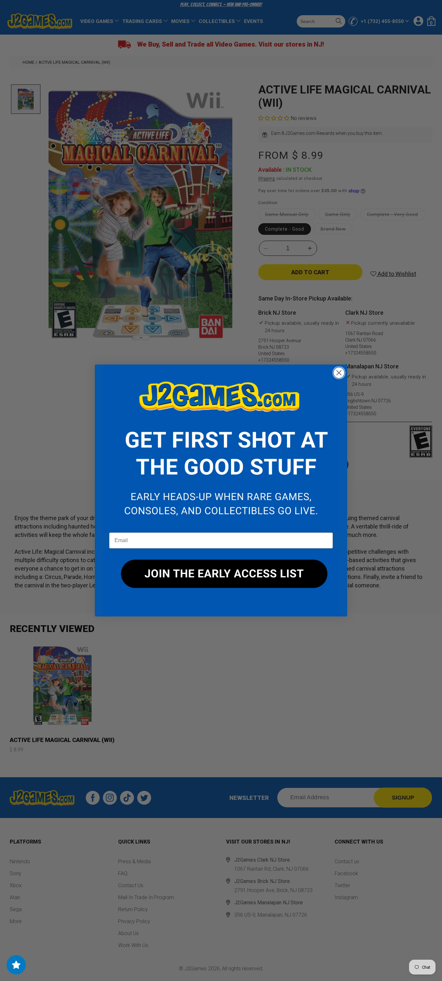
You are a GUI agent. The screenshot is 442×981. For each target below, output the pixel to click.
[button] (221, 449)
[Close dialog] (339, 372)
